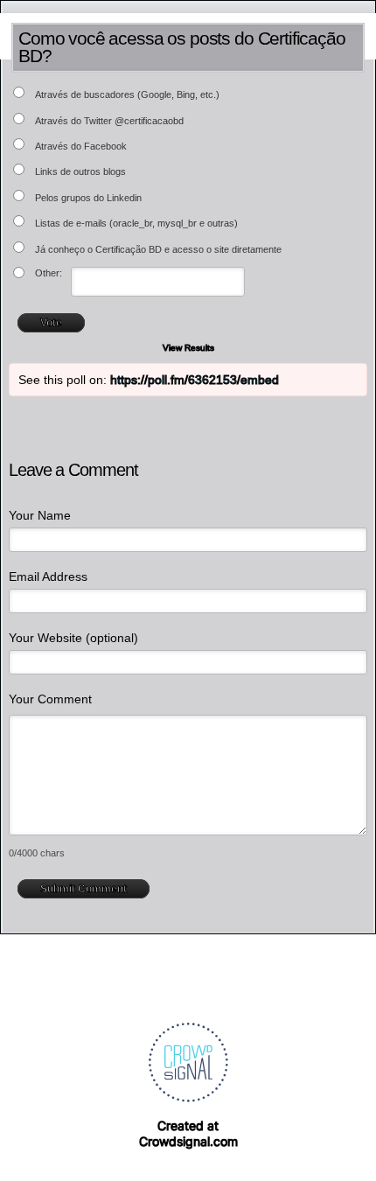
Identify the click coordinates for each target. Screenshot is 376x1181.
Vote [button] (51, 323)
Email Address (48, 577)
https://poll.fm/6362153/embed (194, 380)
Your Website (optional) (73, 638)
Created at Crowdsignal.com (188, 1133)
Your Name (40, 515)
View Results (188, 348)
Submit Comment (83, 889)
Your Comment (50, 699)
